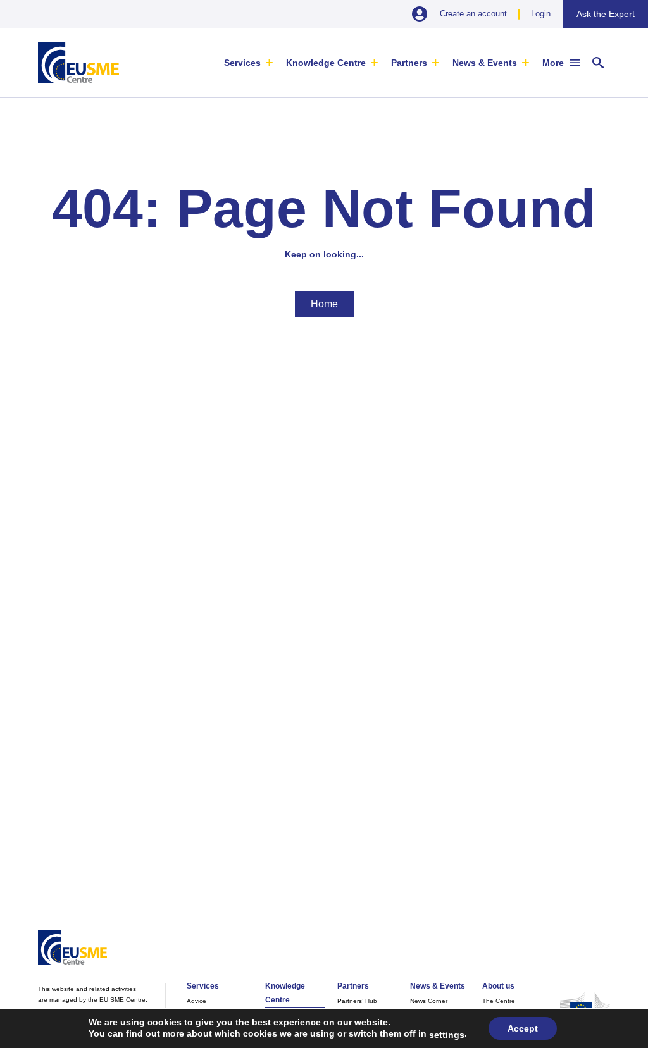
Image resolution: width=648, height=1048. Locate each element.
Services (242, 63)
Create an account (473, 13)
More (553, 63)
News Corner (428, 1000)
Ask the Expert (605, 14)
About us (498, 986)
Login (541, 13)
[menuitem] (248, 62)
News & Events (484, 63)
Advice (196, 1000)
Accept (523, 1028)
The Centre (498, 1000)
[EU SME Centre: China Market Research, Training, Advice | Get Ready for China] (78, 62)
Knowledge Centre (326, 63)
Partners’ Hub (357, 1000)
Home (324, 304)
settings (446, 1035)
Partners (409, 63)
